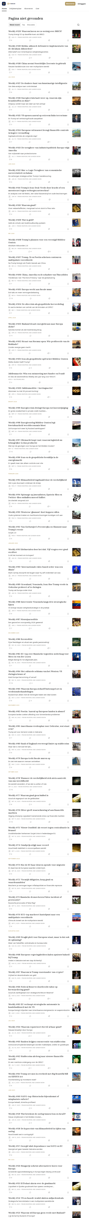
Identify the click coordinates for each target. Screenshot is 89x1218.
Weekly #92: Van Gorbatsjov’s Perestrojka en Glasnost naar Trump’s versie (37, 528)
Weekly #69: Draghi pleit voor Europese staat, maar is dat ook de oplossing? (38, 938)
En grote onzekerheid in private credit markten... (27, 411)
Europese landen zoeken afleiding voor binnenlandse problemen (34, 714)
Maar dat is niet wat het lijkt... (20, 746)
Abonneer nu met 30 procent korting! (23, 391)
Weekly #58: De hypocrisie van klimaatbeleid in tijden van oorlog (36, 1130)
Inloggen (82, 4)
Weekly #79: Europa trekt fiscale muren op (29, 758)
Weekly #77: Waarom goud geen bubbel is (28, 795)
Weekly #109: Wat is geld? (21, 220)
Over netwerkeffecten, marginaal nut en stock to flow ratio (31, 208)
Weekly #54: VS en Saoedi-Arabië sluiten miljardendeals (36, 1198)
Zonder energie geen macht (19, 347)
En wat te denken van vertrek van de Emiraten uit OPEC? (30, 307)
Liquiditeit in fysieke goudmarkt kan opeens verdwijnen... (31, 1186)
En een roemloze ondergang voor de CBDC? (25, 1062)
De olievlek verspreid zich (18, 500)
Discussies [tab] (31, 25)
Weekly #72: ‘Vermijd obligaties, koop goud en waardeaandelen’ (30, 881)
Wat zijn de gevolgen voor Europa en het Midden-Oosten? (31, 446)
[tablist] (22, 24)
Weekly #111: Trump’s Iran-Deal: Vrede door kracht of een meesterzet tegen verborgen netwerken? (36, 189)
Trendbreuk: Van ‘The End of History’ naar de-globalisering (31, 278)
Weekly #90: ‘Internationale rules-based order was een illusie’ (35, 568)
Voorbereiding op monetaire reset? (22, 1079)
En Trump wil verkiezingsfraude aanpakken (25, 118)
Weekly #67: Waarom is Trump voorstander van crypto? (36, 972)
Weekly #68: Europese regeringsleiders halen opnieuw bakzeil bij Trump (39, 956)
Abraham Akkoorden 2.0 (18, 245)
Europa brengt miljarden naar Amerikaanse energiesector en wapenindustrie (39, 1010)
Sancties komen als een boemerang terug (24, 330)
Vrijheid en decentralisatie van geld (22, 975)
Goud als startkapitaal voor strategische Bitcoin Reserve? (31, 992)
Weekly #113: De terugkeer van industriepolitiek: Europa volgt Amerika (38, 149)
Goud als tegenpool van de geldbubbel (23, 798)
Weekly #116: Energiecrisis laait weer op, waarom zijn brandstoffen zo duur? (34, 99)
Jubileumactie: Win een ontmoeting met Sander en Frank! (36, 373)
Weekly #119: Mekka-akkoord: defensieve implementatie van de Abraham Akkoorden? (38, 47)
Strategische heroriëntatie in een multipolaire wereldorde (31, 1201)
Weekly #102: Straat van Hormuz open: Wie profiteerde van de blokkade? (39, 342)
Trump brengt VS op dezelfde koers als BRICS (26, 34)
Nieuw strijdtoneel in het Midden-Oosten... (25, 1117)
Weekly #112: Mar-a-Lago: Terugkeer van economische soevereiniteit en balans (35, 171)
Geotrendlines (19, 379)
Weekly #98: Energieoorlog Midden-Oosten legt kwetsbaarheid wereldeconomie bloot (31, 424)
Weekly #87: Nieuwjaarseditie (23, 619)
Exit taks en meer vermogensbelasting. (23, 292)
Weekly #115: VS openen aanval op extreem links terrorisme (37, 115)
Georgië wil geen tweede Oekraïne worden (25, 1149)
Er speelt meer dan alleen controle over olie (25, 463)
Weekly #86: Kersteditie (20, 639)
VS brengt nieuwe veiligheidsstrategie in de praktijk (28, 608)
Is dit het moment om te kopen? (21, 555)
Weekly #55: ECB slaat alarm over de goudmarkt (32, 1183)
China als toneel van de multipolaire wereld (25, 920)
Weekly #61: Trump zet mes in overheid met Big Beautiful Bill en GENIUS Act (38, 1075)
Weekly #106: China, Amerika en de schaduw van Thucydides (38, 274)
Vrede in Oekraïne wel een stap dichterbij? (25, 960)
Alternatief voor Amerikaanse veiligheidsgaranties (28, 52)
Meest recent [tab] (15, 25)
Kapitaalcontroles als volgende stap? (22, 136)
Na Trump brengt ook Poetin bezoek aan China (27, 263)
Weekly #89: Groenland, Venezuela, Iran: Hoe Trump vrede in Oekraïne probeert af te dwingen (38, 585)
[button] (4, 8)
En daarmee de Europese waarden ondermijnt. (26, 868)
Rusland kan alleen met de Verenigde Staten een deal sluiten (32, 694)
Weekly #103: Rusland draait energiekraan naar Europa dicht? (35, 325)
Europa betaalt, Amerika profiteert (22, 1102)
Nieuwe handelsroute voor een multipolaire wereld (28, 66)
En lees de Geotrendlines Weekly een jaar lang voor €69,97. (32, 376)
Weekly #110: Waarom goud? (22, 205)
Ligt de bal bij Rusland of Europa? (21, 1216)
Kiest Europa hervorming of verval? (22, 677)
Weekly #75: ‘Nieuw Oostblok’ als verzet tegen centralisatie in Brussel (38, 829)
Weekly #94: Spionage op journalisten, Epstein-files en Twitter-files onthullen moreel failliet (35, 496)
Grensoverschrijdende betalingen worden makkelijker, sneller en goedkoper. (38, 1044)
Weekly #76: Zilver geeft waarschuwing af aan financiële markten (36, 811)
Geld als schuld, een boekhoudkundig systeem (26, 223)
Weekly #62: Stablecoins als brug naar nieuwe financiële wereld (36, 1057)
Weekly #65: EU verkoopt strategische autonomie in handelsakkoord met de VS (34, 1005)
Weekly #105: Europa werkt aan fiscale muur (30, 289)
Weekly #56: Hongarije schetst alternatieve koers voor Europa (35, 1167)
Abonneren (70, 4)
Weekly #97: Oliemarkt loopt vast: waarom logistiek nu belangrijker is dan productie (35, 441)
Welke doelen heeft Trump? (19, 362)
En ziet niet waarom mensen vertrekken (24, 761)
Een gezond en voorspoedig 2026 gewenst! (25, 622)
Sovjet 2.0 (12, 532)
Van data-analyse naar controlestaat (22, 86)
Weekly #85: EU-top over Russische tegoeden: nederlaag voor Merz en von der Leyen (38, 655)
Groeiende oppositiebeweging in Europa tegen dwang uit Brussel (34, 1172)
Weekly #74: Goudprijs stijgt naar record (28, 845)
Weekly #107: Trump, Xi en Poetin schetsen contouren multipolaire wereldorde (34, 258)
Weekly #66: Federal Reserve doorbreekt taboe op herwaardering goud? (32, 988)
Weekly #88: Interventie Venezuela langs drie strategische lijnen (37, 603)
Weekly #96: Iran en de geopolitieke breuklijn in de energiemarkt (33, 458)
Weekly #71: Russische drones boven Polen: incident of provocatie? (35, 898)
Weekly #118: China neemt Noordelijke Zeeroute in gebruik (37, 63)
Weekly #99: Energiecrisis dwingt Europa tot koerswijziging (38, 408)
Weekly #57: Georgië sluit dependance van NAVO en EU (35, 1146)
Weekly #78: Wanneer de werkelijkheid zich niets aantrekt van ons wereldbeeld (37, 779)
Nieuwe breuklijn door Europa (20, 1030)
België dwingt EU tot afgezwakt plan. (23, 660)
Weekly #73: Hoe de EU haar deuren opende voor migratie (36, 865)
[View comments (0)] (30, 40)
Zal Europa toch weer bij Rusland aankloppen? (26, 428)
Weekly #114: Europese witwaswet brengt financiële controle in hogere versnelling (38, 131)
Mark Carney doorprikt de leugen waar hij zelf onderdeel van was (34, 573)
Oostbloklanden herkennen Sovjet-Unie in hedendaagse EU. (32, 833)
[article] (44, 36)
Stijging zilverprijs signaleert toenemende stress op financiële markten (36, 816)
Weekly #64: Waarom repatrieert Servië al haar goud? (35, 1027)
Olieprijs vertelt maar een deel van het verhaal (26, 104)
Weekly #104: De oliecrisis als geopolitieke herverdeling (36, 304)
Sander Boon (36, 37)
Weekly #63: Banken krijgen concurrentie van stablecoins (36, 1041)
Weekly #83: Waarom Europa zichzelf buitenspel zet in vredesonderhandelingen (35, 690)
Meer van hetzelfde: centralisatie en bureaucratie (27, 943)
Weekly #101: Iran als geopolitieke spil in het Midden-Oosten (38, 359)
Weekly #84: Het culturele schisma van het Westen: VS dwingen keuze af (35, 672)
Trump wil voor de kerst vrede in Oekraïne (25, 732)
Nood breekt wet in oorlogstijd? (21, 1134)
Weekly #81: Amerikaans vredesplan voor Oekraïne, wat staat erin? (38, 727)
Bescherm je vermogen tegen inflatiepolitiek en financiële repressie (35, 885)
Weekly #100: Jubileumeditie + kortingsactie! (30, 388)
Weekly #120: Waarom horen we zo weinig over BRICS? (35, 31)
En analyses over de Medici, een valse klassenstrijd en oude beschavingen (37, 193)
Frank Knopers (23, 37)
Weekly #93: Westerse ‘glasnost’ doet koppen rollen (33, 512)
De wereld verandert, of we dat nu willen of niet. (27, 784)
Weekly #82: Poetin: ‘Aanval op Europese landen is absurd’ (36, 711)
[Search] (78, 24)
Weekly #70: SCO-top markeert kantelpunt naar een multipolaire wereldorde (34, 916)
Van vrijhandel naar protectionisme (22, 153)
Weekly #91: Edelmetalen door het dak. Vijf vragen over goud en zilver (38, 550)
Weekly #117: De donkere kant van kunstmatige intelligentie (37, 83)
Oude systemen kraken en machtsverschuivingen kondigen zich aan (35, 515)
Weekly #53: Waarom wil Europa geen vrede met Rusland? (36, 1213)
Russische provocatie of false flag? (22, 903)
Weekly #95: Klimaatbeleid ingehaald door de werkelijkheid (37, 480)
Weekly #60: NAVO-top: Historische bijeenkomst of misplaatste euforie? (33, 1097)
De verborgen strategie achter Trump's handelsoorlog (29, 176)
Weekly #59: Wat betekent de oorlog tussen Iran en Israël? (37, 1114)
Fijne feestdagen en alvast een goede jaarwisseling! (28, 642)
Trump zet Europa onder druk (20, 590)
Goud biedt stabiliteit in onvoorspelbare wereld (27, 848)
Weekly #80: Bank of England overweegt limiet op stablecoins (38, 743)
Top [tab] (23, 25)
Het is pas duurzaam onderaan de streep (24, 483)
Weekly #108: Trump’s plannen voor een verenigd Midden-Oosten (37, 241)
